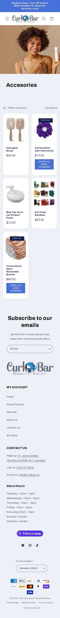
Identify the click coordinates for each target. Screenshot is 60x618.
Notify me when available (44, 164)
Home (10, 396)
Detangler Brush (12, 149)
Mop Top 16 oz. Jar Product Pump (15, 215)
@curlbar (12, 435)
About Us (12, 420)
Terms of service (31, 608)
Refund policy (29, 603)
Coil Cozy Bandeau (40, 213)
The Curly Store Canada (31, 598)
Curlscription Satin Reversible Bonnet (14, 270)
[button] (7, 19)
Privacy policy (46, 603)
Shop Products (15, 404)
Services (12, 412)
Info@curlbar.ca (29, 475)
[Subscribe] (49, 349)
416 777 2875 (25, 467)
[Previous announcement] (6, 6)
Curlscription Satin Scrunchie (44, 149)
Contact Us (13, 427)
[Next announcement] (53, 6)
